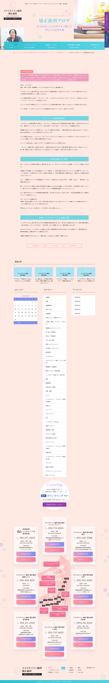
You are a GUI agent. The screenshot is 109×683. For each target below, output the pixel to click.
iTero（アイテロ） (50, 475)
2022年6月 (77, 313)
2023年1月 (77, 305)
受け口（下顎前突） (41, 77)
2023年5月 (77, 297)
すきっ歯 (80, 672)
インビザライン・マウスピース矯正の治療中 (48, 79)
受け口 (79, 670)
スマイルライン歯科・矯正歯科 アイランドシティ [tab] (52, 564)
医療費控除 (49, 305)
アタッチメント (50, 413)
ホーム (50, 667)
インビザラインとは (53, 670)
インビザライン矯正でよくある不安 (55, 375)
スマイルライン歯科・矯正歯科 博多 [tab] (65, 594)
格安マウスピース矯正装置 (53, 370)
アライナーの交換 (50, 434)
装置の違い (49, 452)
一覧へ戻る (54, 245)
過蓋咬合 (71, 670)
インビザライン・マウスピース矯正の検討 (56, 447)
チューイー (64, 79)
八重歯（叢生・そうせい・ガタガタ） (63, 75)
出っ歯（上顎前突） (30, 77)
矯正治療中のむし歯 (51, 438)
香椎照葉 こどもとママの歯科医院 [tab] (48, 578)
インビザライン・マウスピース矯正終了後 (56, 458)
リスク (47, 395)
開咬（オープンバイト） (65, 77)
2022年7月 (77, 309)
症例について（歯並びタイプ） (43, 75)
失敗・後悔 (49, 391)
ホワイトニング (50, 442)
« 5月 (18, 322)
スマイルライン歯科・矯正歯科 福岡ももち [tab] (47, 583)
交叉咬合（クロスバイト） (80, 77)
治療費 (47, 297)
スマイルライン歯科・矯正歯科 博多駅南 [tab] (60, 608)
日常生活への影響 (50, 387)
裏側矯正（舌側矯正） (52, 366)
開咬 (79, 667)
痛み (47, 379)
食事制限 (48, 383)
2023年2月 (77, 301)
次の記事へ (73, 245)
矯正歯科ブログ (91, 667)
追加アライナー (50, 425)
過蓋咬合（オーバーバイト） (53, 328)
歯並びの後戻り (50, 467)
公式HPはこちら (26, 559)
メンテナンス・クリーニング (53, 471)
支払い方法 (49, 309)
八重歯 (71, 667)
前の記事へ (36, 245)
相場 (47, 301)
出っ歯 (71, 672)
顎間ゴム (48, 405)
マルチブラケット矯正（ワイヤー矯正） (56, 361)
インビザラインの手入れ (52, 421)
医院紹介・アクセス (53, 672)
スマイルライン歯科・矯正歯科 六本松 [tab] (44, 611)
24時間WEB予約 (26, 554)
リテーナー (49, 463)
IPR (47, 417)
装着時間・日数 (72, 79)
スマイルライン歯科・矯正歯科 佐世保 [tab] (58, 614)
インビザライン (31, 79)
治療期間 (31, 75)
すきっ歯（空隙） (53, 77)
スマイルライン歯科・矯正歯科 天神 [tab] (52, 590)
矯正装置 (24, 79)
